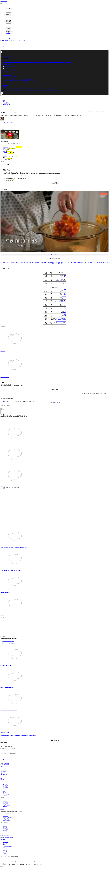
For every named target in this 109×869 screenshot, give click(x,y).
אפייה (52, 59)
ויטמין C (64, 304)
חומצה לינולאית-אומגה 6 (61, 321)
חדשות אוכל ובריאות (7, 88)
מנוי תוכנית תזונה (4, 774)
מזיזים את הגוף (19, 90)
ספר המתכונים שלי (60, 62)
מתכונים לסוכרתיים (15, 59)
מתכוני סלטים (80, 59)
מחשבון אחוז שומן (11, 80)
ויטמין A (64, 291)
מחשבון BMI (5, 80)
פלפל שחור (5, 152)
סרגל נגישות (5, 106)
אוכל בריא (30, 62)
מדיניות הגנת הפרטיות (5, 865)
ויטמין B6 (64, 300)
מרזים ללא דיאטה (25, 90)
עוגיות (47, 59)
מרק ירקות (5, 843)
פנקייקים (4, 848)
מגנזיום (64, 312)
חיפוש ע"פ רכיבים (13, 72)
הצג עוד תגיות (3, 263)
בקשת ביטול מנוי (4, 775)
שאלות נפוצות (3, 770)
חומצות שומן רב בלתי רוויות (60, 318)
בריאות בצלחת (57, 90)
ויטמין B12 (64, 302)
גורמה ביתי (5, 90)
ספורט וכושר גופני (27, 88)
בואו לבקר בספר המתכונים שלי (54, 254)
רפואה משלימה (34, 88)
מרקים (27, 59)
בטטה (4, 148)
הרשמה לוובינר (6, 105)
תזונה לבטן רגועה (32, 90)
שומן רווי (61, 279)
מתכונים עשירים (49, 62)
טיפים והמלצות (14, 88)
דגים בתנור (5, 854)
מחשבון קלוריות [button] (12, 73)
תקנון (2, 771)
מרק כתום (5, 850)
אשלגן (64, 316)
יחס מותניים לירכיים (7, 79)
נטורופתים (5, 827)
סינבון (4, 100)
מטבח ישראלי (96, 111)
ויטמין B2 (64, 296)
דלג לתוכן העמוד (4, 1)
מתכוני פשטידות (74, 59)
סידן (65, 309)
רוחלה (5, 118)
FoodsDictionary (3, 751)
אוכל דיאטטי (34, 62)
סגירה (2, 866)
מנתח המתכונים (68, 62)
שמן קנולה (5, 156)
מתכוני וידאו (54, 62)
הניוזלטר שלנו (4, 742)
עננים (4, 101)
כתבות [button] (7, 86)
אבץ (65, 315)
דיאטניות (4, 824)
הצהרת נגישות (8, 33)
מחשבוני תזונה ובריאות (7, 78)
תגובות (11, 122)
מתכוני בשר (36, 59)
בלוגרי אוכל (5, 826)
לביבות (4, 852)
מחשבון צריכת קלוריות (29, 80)
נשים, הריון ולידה (20, 88)
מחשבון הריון (5, 83)
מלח (4, 151)
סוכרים (62, 276)
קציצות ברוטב (5, 102)
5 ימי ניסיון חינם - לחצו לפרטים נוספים (10, 76)
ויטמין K (64, 308)
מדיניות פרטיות (3, 772)
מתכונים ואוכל (103, 111)
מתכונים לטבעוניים (57, 59)
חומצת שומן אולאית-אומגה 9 (60, 323)
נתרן (65, 283)
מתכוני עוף (41, 59)
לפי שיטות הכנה (6, 62)
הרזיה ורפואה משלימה (11, 90)
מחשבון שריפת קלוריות (23, 79)
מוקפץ (49, 59)
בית (107, 111)
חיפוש (4, 97)
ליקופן (65, 290)
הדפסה (7, 122)
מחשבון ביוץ (5, 85)
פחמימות (64, 275)
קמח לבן (4, 153)
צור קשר (7, 32)
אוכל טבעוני (5, 789)
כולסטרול (64, 282)
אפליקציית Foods (6, 64)
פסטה (44, 59)
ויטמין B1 (64, 294)
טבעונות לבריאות (44, 90)
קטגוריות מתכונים (3, 781)
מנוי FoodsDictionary (7, 38)
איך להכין (52, 88)
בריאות (44, 88)
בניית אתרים (10, 858)
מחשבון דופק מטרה (14, 79)
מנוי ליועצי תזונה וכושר (5, 764)
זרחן (65, 314)
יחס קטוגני (58, 402)
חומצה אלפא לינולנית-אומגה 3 (60, 319)
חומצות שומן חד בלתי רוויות (60, 322)
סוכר (4, 158)
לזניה (4, 847)
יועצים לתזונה (5, 830)
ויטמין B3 (64, 297)
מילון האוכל (5, 71)
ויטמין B (64, 293)
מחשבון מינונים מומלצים (19, 80)
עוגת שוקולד (5, 842)
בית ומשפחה (48, 88)
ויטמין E (64, 307)
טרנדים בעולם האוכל (7, 59)
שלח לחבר (3, 122)
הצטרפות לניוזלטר (6, 103)
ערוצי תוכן (5, 87)
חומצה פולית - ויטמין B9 (61, 301)
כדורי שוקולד (5, 845)
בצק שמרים (5, 853)
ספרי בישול (21, 62)
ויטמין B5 (64, 298)
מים (65, 289)
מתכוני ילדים (31, 59)
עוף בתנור (5, 851)
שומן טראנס (60, 280)
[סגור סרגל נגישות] (1, 3)
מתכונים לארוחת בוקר (7, 846)
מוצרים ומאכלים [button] (12, 70)
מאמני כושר (5, 829)
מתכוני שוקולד (6, 794)
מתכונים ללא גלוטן (22, 59)
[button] (6, 57)
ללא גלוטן (5, 795)
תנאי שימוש (5, 771)
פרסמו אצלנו (3, 767)
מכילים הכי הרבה (6, 72)
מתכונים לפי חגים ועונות (14, 62)
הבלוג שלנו (3, 776)
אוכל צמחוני (63, 59)
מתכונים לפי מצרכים (41, 62)
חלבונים (64, 273)
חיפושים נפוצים (3, 839)
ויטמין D (64, 305)
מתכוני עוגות (68, 59)
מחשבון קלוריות (31, 79)
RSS (1, 778)
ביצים (4, 149)
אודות (2, 766)
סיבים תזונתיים (63, 284)
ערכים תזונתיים (20, 72)
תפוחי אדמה (5, 147)
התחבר (5, 36)
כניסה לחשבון (6, 55)
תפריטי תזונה (25, 72)
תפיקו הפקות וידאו (4, 858)
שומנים (64, 277)
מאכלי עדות (25, 62)
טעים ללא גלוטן (51, 90)
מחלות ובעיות (39, 88)
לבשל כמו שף (38, 90)
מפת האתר (3, 769)
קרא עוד (3, 401)
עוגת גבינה (5, 844)
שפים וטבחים (5, 828)
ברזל (65, 311)
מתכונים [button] (11, 57)
